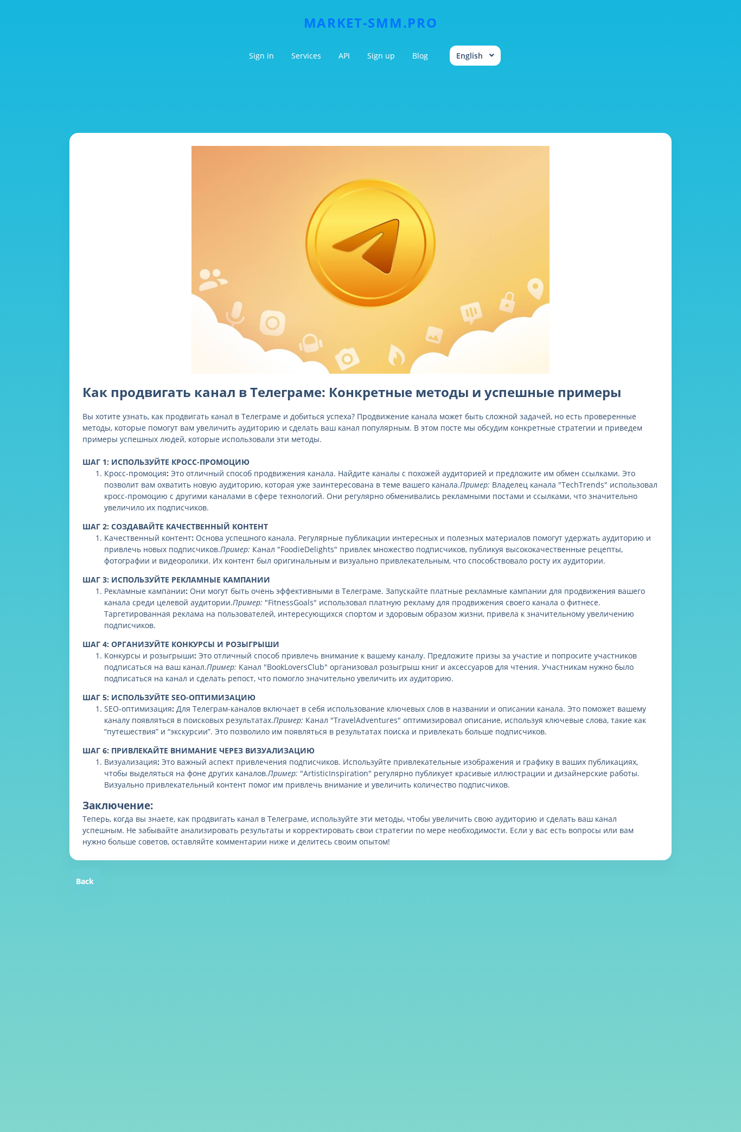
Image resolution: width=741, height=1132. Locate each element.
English (469, 55)
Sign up (381, 55)
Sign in (261, 55)
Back (85, 881)
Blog (420, 55)
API (344, 55)
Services (306, 55)
